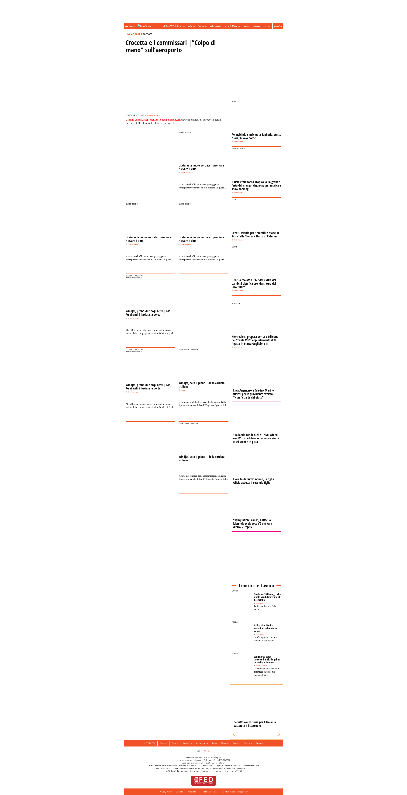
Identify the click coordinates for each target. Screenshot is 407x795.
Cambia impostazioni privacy (235, 791)
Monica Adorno (153, 115)
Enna (227, 25)
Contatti (179, 791)
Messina (236, 25)
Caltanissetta (215, 25)
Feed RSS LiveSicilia (209, 791)
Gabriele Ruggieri (134, 318)
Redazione (184, 390)
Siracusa (256, 25)
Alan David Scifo (186, 172)
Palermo (181, 25)
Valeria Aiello (133, 244)
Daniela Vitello (261, 666)
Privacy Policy (166, 791)
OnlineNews (238, 142)
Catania (191, 25)
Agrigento (202, 25)
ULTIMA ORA (168, 25)
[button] (234, 734)
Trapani (266, 25)
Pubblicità (191, 791)
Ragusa (246, 25)
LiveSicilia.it (133, 34)
